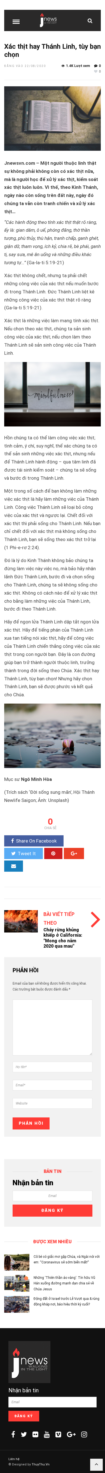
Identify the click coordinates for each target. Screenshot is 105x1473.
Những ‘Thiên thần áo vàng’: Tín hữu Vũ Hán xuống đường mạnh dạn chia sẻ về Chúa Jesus (64, 1283)
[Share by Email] (13, 866)
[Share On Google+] (74, 853)
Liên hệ (14, 1459)
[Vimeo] (58, 1434)
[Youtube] (47, 1434)
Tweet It (27, 853)
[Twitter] (24, 1434)
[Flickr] (35, 1434)
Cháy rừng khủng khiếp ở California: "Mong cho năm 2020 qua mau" (62, 938)
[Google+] (71, 1434)
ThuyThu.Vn (41, 1464)
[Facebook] (13, 1434)
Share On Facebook (36, 841)
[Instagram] (84, 1434)
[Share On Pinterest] (53, 853)
